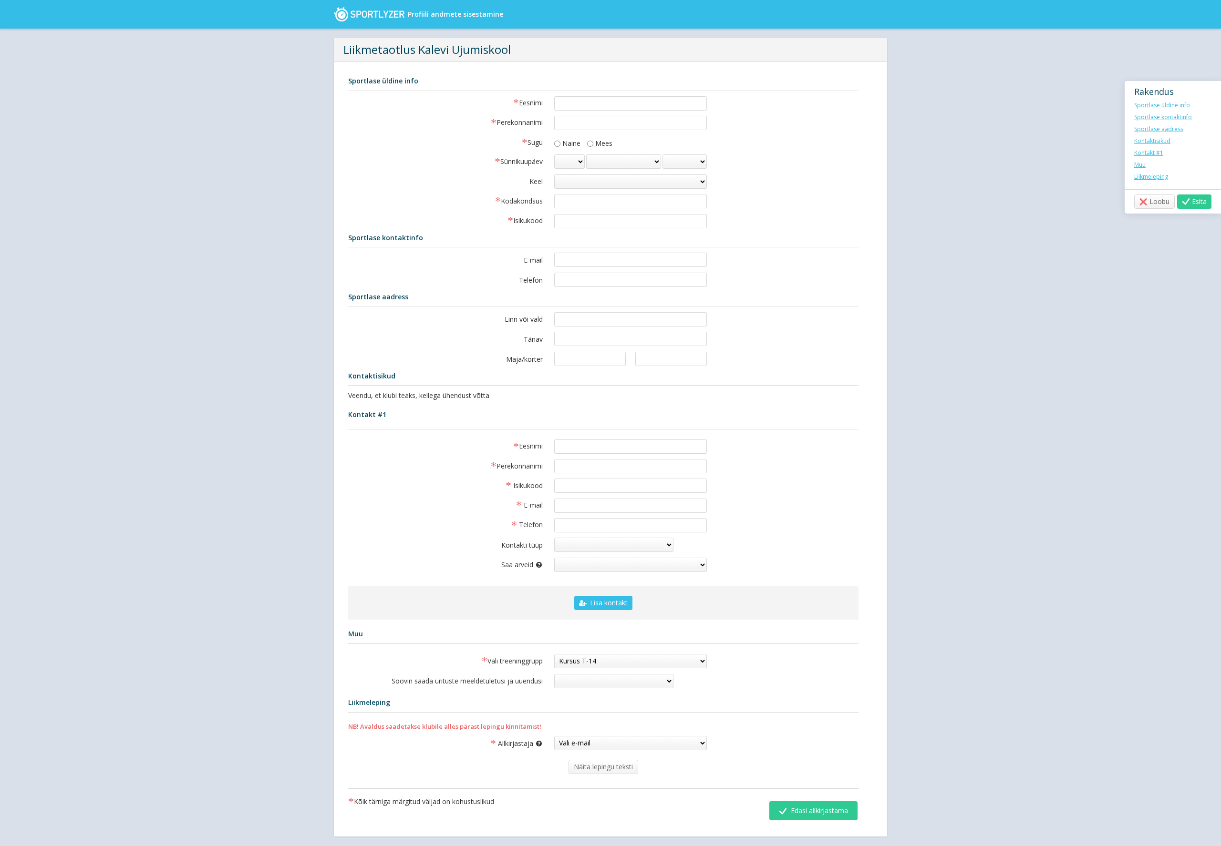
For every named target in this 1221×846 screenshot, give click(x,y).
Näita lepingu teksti (603, 766)
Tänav (533, 339)
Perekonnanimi (520, 123)
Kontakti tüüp (522, 545)
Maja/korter (524, 359)
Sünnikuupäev (521, 162)
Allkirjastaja (524, 743)
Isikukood (528, 221)
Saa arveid (526, 563)
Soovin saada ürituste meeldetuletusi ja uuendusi (467, 680)
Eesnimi (531, 103)
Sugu (535, 143)
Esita (1199, 201)
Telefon (531, 280)
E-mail (533, 260)
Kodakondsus (522, 201)
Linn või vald (524, 319)
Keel (536, 181)
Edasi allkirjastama (818, 810)
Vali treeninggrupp (515, 661)
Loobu (1159, 201)
